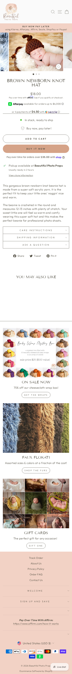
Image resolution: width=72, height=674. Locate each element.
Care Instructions (36, 230)
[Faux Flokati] (36, 428)
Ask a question (36, 244)
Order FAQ (36, 574)
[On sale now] (36, 352)
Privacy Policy (36, 568)
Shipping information (36, 237)
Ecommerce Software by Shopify (36, 671)
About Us (36, 563)
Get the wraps (36, 395)
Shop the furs (36, 470)
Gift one (36, 545)
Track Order (36, 557)
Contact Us (36, 580)
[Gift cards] (36, 503)
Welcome (35, 590)
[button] (36, 112)
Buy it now (36, 148)
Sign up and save (35, 601)
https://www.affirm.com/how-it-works (36, 623)
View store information (21, 175)
